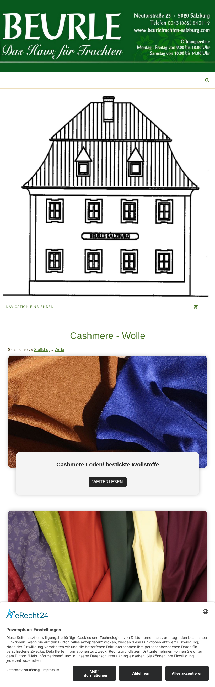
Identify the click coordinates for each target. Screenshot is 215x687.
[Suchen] (207, 80)
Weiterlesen (107, 482)
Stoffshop (42, 349)
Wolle (59, 349)
